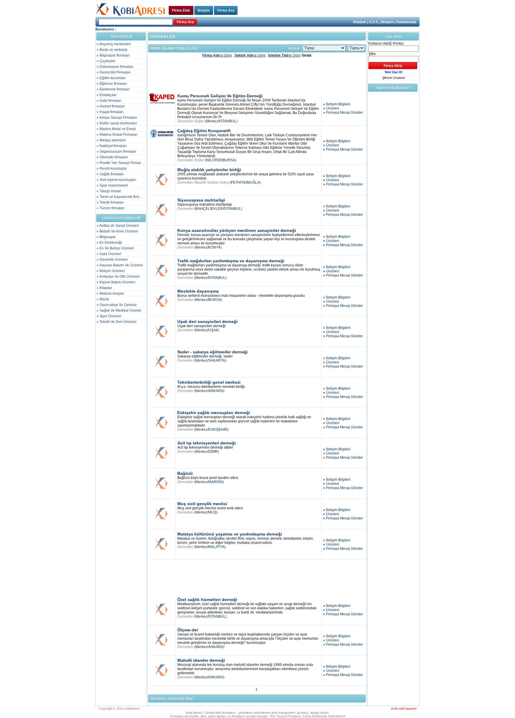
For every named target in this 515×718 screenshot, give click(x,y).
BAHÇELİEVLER (209, 209)
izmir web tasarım (404, 708)
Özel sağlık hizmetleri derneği (207, 599)
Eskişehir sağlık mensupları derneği (213, 412)
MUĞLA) (254, 182)
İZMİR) (213, 451)
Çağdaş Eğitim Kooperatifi (204, 130)
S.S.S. (374, 22)
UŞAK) (213, 330)
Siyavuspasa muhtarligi (201, 200)
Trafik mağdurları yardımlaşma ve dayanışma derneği (230, 260)
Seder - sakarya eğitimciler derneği (212, 351)
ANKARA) (216, 391)
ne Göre (284, 55)
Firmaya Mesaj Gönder (344, 112)
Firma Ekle (181, 10)
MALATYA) (217, 547)
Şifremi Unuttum (393, 77)
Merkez (212, 121)
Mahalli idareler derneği (201, 660)
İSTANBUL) (228, 121)
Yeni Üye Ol (393, 72)
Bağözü (185, 473)
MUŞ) (213, 512)
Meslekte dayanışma (198, 291)
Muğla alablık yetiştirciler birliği (209, 169)
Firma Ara (225, 10)
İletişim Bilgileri (338, 104)
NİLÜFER (214, 160)
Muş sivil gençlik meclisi (202, 503)
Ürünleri (332, 108)
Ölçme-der (187, 630)
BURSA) (229, 160)
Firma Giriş (393, 66)
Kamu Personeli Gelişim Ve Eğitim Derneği (220, 95)
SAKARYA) (217, 360)
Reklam (359, 22)
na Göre (217, 55)
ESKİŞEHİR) (218, 429)
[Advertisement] (256, 75)
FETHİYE (238, 182)
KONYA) (215, 247)
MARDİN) (216, 482)
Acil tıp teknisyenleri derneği (206, 443)
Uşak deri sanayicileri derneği (207, 321)
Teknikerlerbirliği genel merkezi (209, 382)
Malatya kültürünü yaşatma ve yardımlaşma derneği (229, 534)
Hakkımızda (406, 22)
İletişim (204, 10)
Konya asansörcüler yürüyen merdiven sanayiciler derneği (236, 230)
